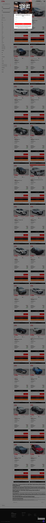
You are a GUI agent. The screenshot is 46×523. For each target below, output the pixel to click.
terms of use (26, 27)
